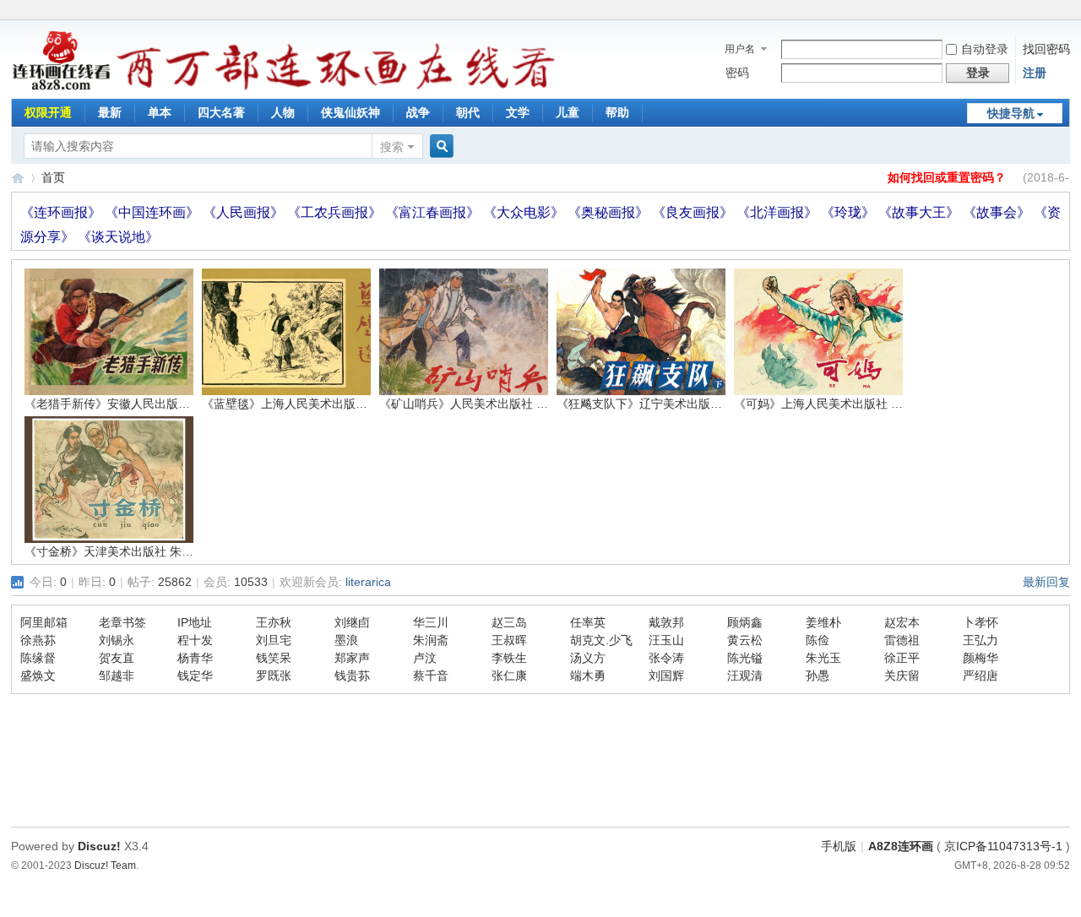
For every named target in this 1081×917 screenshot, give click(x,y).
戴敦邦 (666, 622)
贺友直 (116, 658)
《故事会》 (998, 212)
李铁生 (509, 658)
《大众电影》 (525, 212)
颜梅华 (980, 658)
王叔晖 (509, 640)
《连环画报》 (62, 212)
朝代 (468, 112)
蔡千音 (430, 675)
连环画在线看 (17, 177)
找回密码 (1046, 49)
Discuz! (99, 846)
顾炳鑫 (745, 622)
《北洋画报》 (778, 212)
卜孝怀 (980, 622)
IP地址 (194, 622)
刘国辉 (666, 675)
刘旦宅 (273, 640)
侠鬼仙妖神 (350, 112)
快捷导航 (1011, 113)
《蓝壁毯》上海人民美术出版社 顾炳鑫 (304, 403)
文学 (518, 112)
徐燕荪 (38, 640)
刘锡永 (116, 640)
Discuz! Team (105, 865)
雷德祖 (902, 640)
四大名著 (221, 112)
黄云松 (745, 640)
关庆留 (902, 675)
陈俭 (817, 640)
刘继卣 (352, 622)
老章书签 (122, 622)
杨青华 (195, 658)
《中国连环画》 (154, 212)
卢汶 (425, 658)
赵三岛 (509, 622)
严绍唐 (980, 675)
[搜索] (439, 146)
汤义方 (588, 658)
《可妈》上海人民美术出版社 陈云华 (830, 403)
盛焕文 (38, 675)
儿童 (567, 112)
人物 (283, 112)
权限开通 (48, 112)
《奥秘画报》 (610, 212)
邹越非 (116, 675)
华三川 (430, 622)
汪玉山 (666, 640)
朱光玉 (823, 658)
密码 (737, 72)
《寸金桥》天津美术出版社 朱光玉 (114, 551)
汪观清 (745, 675)
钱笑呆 (273, 658)
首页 (53, 177)
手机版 (838, 846)
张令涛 (666, 658)
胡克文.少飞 (601, 640)
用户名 (740, 49)
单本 (159, 112)
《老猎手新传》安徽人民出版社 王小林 (126, 403)
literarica (368, 582)
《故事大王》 (920, 212)
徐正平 (902, 658)
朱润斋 (430, 640)
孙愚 (817, 675)
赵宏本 (902, 622)
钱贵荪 (352, 675)
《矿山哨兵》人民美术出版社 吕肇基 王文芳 (495, 403)
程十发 (195, 640)
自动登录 (984, 49)
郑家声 (352, 658)
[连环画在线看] (62, 88)
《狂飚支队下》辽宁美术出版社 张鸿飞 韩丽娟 (678, 403)
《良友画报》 (694, 212)
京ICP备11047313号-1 (1003, 846)
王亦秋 (273, 622)
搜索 (392, 147)
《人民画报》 (245, 212)
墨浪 (346, 640)
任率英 (588, 622)
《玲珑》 (849, 212)
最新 (110, 112)
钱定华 (195, 675)
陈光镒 (745, 658)
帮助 (617, 112)
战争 (418, 112)
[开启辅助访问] (1066, 11)
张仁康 (509, 675)
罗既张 (273, 675)
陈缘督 (38, 658)
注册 (1034, 72)
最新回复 (1046, 582)
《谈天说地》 (118, 237)
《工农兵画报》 (336, 212)
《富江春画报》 (434, 212)
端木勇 (588, 675)
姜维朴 (823, 622)
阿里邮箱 (44, 622)
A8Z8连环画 (900, 846)
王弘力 (980, 640)
